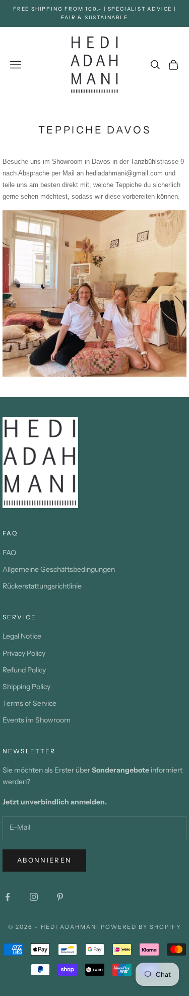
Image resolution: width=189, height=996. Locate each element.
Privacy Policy (24, 653)
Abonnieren (44, 860)
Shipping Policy (26, 686)
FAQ (9, 552)
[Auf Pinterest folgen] (60, 897)
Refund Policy (24, 669)
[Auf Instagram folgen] (34, 897)
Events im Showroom (37, 720)
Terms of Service (29, 703)
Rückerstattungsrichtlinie (42, 586)
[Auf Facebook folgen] (8, 897)
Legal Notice (22, 636)
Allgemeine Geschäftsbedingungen (59, 569)
